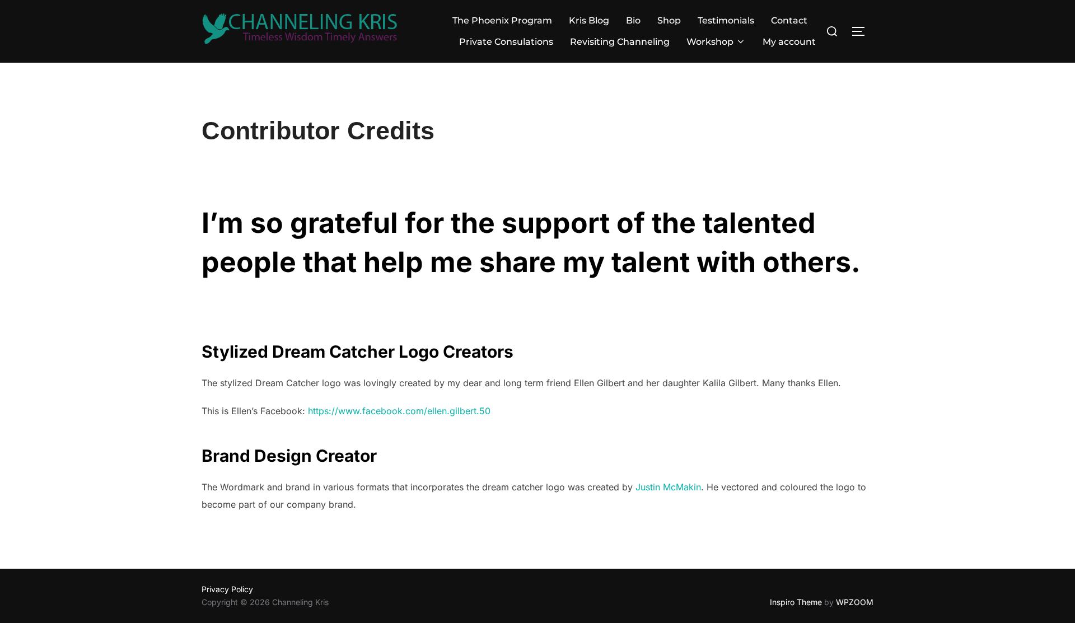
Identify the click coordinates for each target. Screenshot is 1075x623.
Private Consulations (506, 41)
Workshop (709, 41)
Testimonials (726, 20)
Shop (669, 20)
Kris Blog (589, 20)
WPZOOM (854, 602)
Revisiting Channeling (620, 41)
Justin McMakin (668, 487)
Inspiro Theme (796, 602)
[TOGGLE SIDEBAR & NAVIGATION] (862, 31)
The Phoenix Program (502, 20)
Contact (789, 20)
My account (789, 41)
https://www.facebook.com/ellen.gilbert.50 (399, 410)
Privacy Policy (227, 589)
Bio (633, 20)
